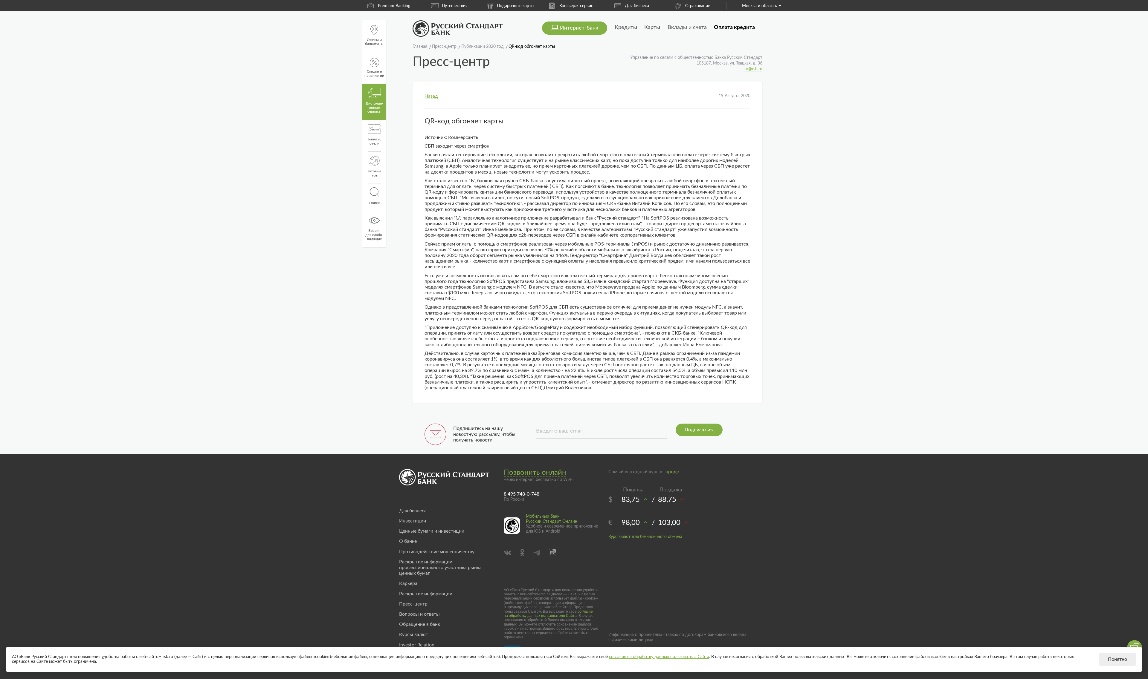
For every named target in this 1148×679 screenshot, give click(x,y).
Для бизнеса (619, 6)
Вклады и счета (687, 27)
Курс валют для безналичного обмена (645, 537)
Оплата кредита (734, 27)
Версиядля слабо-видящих (374, 235)
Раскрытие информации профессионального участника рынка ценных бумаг (440, 568)
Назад (431, 96)
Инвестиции (412, 521)
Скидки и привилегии (374, 73)
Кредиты (626, 27)
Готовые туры (374, 173)
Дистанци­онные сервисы (374, 108)
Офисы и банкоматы (374, 42)
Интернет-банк (579, 28)
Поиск (374, 203)
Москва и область (759, 6)
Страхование (679, 6)
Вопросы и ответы (419, 614)
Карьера (408, 583)
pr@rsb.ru (753, 69)
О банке (408, 541)
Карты (652, 27)
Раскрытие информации (425, 593)
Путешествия (437, 6)
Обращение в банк (419, 624)
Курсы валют (413, 634)
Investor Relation (416, 645)
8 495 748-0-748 (521, 494)
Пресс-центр (413, 604)
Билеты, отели (374, 141)
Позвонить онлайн (535, 472)
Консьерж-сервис (558, 6)
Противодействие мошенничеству (436, 551)
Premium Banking (376, 6)
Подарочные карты (497, 6)
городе (671, 471)
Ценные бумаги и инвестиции (431, 531)
